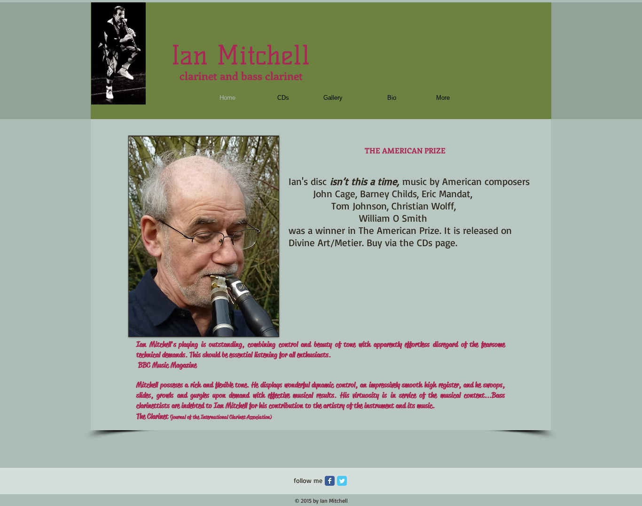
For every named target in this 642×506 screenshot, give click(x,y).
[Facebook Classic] (330, 481)
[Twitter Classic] (342, 481)
